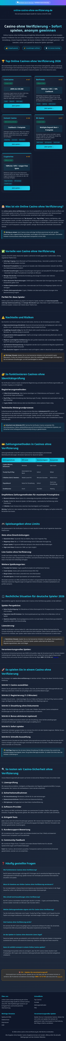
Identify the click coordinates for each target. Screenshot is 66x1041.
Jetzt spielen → (16, 106)
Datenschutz (5, 1020)
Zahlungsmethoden (40, 1005)
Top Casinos (38, 1000)
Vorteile (36, 1002)
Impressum (5, 1022)
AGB (3, 1025)
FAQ (35, 1008)
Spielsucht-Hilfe (6, 1017)
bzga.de (55, 657)
